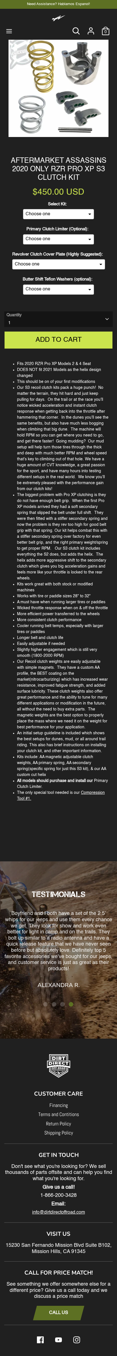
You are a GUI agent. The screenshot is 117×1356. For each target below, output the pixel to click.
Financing (58, 1105)
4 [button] (71, 1004)
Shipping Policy (58, 1132)
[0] (105, 28)
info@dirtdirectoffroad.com (58, 1212)
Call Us (58, 1313)
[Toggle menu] (9, 31)
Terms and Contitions (58, 1114)
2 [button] (54, 1004)
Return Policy (58, 1123)
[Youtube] (58, 1339)
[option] (58, 88)
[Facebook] (40, 1339)
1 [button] (45, 1004)
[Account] (91, 28)
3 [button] (62, 1004)
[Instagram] (76, 1339)
